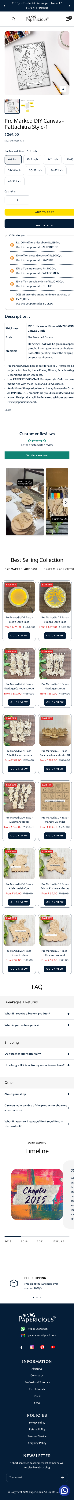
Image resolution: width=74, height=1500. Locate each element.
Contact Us (37, 1375)
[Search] (13, 19)
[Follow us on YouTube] (52, 1347)
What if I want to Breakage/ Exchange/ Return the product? (34, 1124)
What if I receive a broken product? (27, 1013)
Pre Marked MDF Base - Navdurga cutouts (54, 686)
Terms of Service (37, 1436)
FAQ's (37, 1396)
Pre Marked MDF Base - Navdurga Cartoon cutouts (19, 686)
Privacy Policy (37, 1422)
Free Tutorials (37, 1389)
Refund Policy (37, 1429)
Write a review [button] (37, 455)
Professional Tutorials (37, 1382)
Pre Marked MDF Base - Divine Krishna (19, 953)
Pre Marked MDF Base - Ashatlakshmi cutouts (19, 753)
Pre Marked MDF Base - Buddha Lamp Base (54, 619)
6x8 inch (13, 159)
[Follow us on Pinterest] (42, 1347)
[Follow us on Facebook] (21, 1347)
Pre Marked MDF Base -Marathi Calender (54, 819)
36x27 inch (57, 170)
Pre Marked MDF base (21, 569)
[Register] (62, 1477)
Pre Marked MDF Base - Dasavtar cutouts (19, 819)
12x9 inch (32, 159)
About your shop (15, 1094)
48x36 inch (14, 181)
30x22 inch (35, 170)
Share (8, 410)
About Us (37, 1368)
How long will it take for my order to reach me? (35, 1065)
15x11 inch (52, 159)
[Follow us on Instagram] (32, 1347)
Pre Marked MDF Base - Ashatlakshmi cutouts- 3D (55, 753)
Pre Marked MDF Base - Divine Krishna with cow (55, 886)
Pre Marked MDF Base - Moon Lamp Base (19, 619)
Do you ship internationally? (23, 1053)
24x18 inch (14, 170)
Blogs (37, 1402)
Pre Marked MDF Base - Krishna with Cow (19, 886)
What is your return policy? (22, 1025)
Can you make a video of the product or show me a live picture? (36, 1108)
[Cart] (67, 19)
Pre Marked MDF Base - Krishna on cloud (54, 953)
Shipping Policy (37, 1443)
